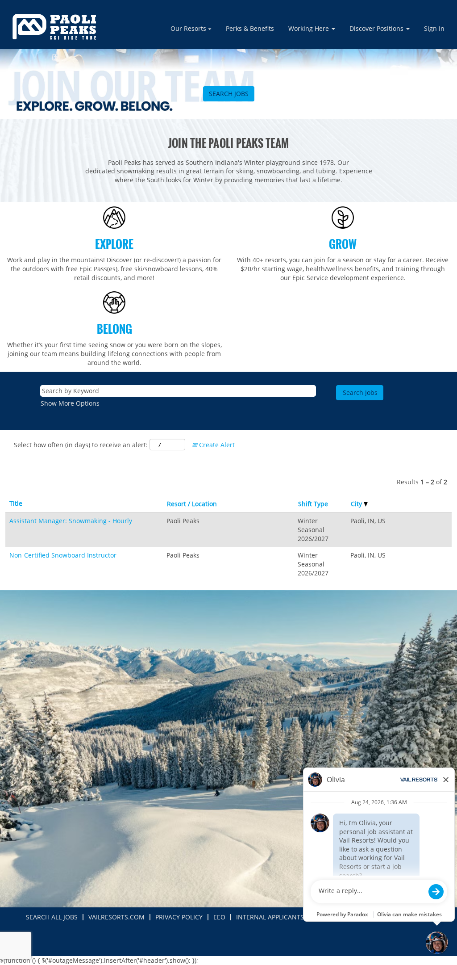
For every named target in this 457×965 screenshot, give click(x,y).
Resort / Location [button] (192, 503)
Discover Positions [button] (377, 28)
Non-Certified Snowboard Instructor (62, 555)
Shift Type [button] (313, 503)
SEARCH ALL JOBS (52, 917)
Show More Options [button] (70, 403)
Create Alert (216, 445)
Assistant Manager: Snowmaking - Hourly (70, 520)
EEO (219, 917)
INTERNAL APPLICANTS (270, 917)
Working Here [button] (309, 28)
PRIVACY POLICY (179, 917)
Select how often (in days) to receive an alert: (81, 445)
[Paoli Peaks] (54, 26)
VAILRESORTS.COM (116, 917)
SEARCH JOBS (229, 93)
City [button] (357, 503)
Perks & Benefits (250, 28)
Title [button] (15, 503)
